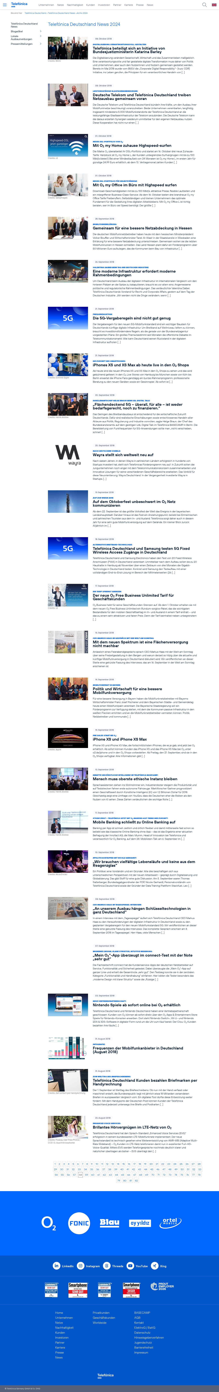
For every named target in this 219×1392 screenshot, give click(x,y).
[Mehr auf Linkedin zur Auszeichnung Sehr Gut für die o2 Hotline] (105, 1290)
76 (187, 1174)
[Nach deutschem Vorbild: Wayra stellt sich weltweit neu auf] (122, 462)
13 (113, 1163)
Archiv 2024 (82, 13)
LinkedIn (68, 1266)
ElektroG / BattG (144, 1327)
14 (118, 1163)
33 (79, 1169)
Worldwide (99, 1322)
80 (124, 1180)
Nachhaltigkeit (75, 4)
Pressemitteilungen (22, 43)
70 (152, 1174)
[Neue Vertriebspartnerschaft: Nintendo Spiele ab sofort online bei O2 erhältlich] (122, 1010)
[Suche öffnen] (204, 5)
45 (151, 1169)
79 (118, 1180)
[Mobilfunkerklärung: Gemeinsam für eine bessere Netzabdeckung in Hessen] (122, 233)
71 (158, 1174)
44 (145, 1169)
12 (107, 1163)
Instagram (93, 1266)
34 (85, 1169)
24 (174, 1163)
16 (129, 1163)
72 (164, 1174)
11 (102, 1163)
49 (176, 1169)
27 (193, 1163)
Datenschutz (142, 1332)
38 (109, 1169)
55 (62, 1174)
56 (68, 1174)
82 (136, 1180)
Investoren (104, 4)
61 (98, 1174)
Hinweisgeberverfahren (149, 1337)
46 (157, 1169)
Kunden (90, 4)
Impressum (141, 1352)
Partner (117, 4)
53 (199, 1169)
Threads (117, 1266)
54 (56, 1174)
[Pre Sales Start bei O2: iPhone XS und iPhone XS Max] (122, 743)
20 (151, 1163)
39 (115, 1169)
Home (59, 1313)
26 (187, 1163)
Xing (163, 1266)
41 (128, 1169)
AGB (137, 1317)
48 (169, 1169)
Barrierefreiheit (143, 1347)
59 (86, 1174)
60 (92, 1174)
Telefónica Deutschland (35, 13)
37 (103, 1169)
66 (128, 1174)
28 (199, 1163)
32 (73, 1169)
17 (134, 1163)
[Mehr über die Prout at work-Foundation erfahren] (162, 1290)
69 (146, 1174)
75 (181, 1174)
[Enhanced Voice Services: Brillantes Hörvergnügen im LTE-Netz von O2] (122, 1134)
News (150, 4)
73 (170, 1174)
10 (97, 1163)
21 (157, 1163)
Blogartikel (17, 31)
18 (140, 1163)
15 (123, 1163)
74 (176, 1174)
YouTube (142, 1266)
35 (91, 1169)
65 (122, 1174)
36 (97, 1169)
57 (74, 1174)
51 (188, 1169)
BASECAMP (142, 1313)
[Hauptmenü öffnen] (5, 5)
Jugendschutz (143, 1342)
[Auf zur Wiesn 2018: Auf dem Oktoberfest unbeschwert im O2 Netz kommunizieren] (122, 508)
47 (164, 1169)
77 (193, 1174)
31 (67, 1169)
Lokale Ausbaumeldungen (21, 37)
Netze (60, 4)
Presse (140, 4)
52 (193, 1169)
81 (131, 1180)
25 (181, 1163)
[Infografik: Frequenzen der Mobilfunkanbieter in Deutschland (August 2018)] (122, 1048)
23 (168, 1163)
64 (116, 1174)
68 (140, 1174)
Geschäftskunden (104, 1317)
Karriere (128, 4)
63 (110, 1174)
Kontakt (139, 1322)
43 (139, 1169)
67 (134, 1174)
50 (182, 1169)
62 (104, 1174)
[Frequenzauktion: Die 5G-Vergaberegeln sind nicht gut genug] (122, 325)
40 (121, 1169)
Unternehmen (46, 4)
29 (55, 1169)
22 (162, 1163)
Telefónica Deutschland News (61, 13)
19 (145, 1163)
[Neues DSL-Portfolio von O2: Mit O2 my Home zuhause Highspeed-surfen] (122, 149)
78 (199, 1174)
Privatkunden (101, 1313)
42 (133, 1169)
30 (61, 1169)
